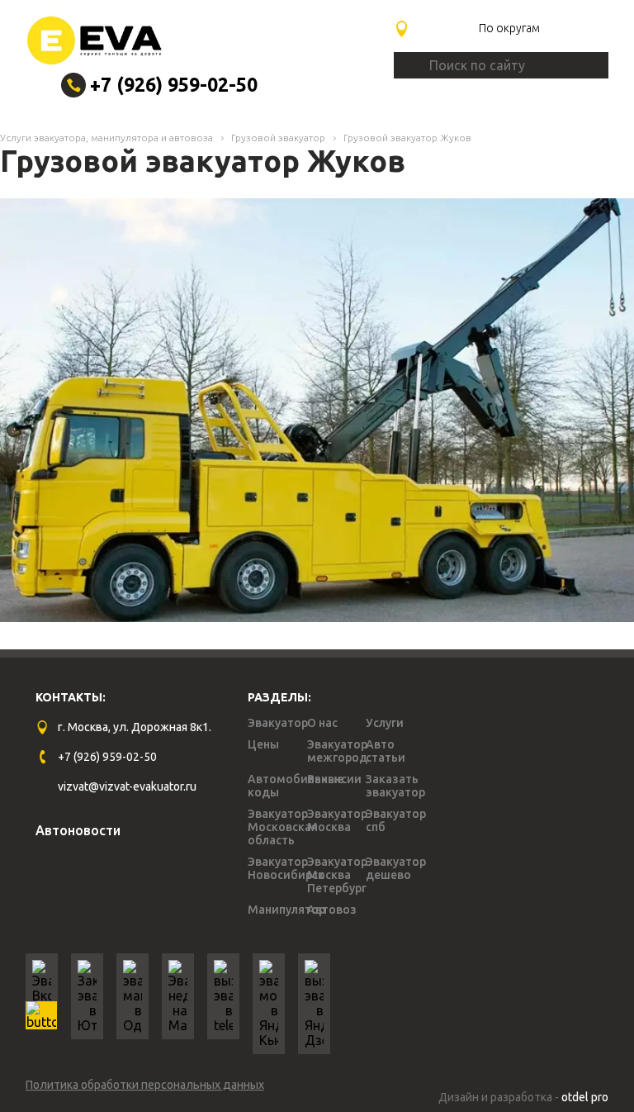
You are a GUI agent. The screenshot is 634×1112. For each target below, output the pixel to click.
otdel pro (584, 1097)
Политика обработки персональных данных (145, 1084)
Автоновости (78, 830)
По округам (509, 28)
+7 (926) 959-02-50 (174, 84)
